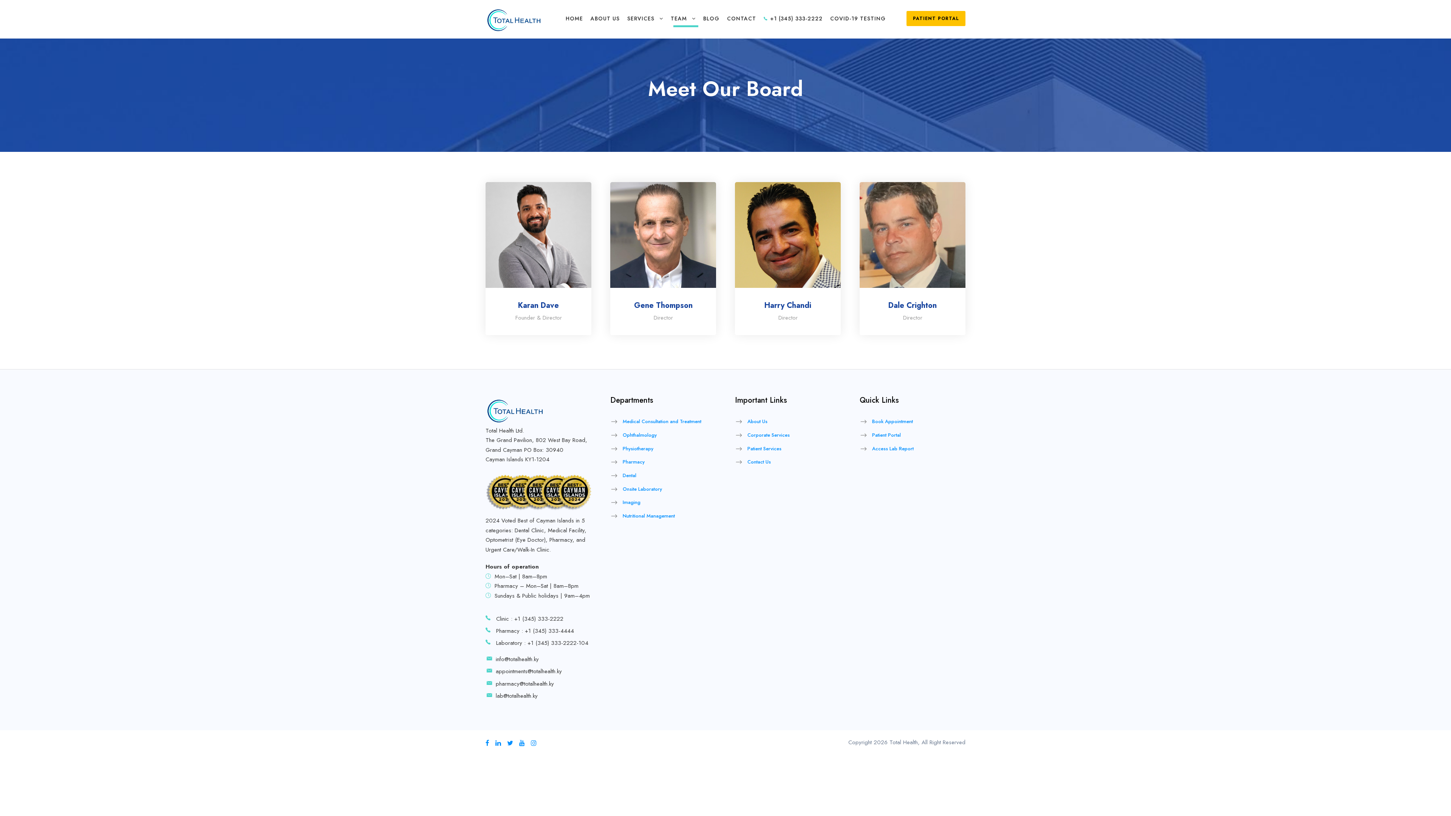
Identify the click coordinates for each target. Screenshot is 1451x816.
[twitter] (510, 743)
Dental (629, 475)
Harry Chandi (787, 305)
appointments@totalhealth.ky (529, 671)
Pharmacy (634, 461)
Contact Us (759, 461)
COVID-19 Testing (858, 18)
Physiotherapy (638, 448)
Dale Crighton (912, 305)
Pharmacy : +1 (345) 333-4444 (535, 631)
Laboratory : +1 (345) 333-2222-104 (542, 643)
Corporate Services (768, 435)
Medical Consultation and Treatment (662, 421)
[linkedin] (498, 743)
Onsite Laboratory (642, 489)
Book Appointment (892, 421)
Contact (741, 18)
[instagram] (534, 743)
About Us (605, 18)
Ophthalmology (640, 435)
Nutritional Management (649, 515)
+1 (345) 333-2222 (795, 18)
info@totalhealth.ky (517, 659)
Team (679, 18)
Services (640, 18)
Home (574, 18)
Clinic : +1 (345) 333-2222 (529, 619)
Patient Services (764, 448)
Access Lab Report (893, 448)
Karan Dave (538, 305)
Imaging (631, 502)
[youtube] (522, 743)
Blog (711, 18)
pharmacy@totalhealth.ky (525, 684)
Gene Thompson (663, 305)
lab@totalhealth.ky (517, 696)
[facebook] (487, 743)
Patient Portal (936, 18)
